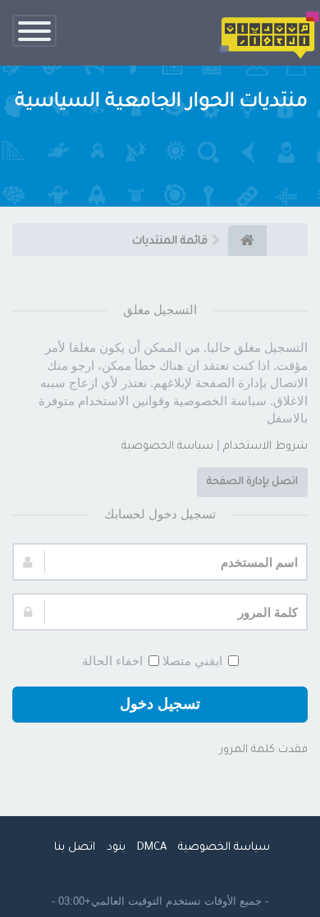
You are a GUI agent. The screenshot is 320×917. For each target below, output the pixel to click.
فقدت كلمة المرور (264, 750)
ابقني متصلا (192, 661)
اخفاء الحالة (112, 661)
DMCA (152, 848)
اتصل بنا (74, 848)
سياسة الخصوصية (167, 446)
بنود (116, 848)
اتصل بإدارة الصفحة (252, 482)
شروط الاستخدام (265, 446)
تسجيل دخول (160, 704)
